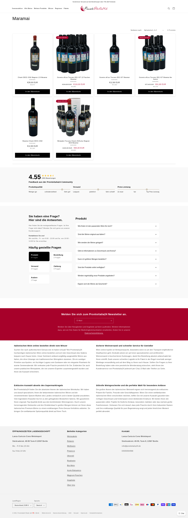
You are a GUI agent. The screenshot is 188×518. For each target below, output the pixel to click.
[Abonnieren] (111, 320)
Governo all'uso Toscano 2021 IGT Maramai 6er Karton (155, 78)
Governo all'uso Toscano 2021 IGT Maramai (114, 77)
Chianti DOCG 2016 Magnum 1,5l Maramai (32, 77)
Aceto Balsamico (74, 470)
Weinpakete (72, 436)
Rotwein (70, 441)
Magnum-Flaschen (75, 475)
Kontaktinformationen (96, 513)
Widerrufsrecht (46, 513)
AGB (70, 513)
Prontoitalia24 (22, 513)
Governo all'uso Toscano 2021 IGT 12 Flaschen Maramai (73, 78)
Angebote (71, 480)
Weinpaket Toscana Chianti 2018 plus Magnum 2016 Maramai (73, 142)
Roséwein (71, 461)
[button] (28, 8)
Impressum (84, 513)
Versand (76, 513)
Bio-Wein (71, 465)
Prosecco (71, 451)
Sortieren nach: (136, 30)
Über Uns (71, 485)
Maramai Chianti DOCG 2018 (32, 141)
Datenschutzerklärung (59, 513)
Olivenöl (70, 456)
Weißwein (71, 446)
